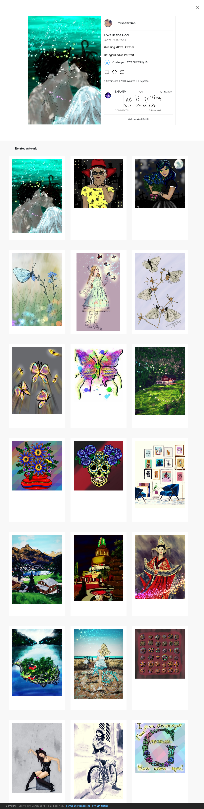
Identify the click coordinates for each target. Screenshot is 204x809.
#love (119, 47)
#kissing (109, 47)
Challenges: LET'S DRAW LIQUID (130, 62)
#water (129, 47)
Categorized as (119, 55)
